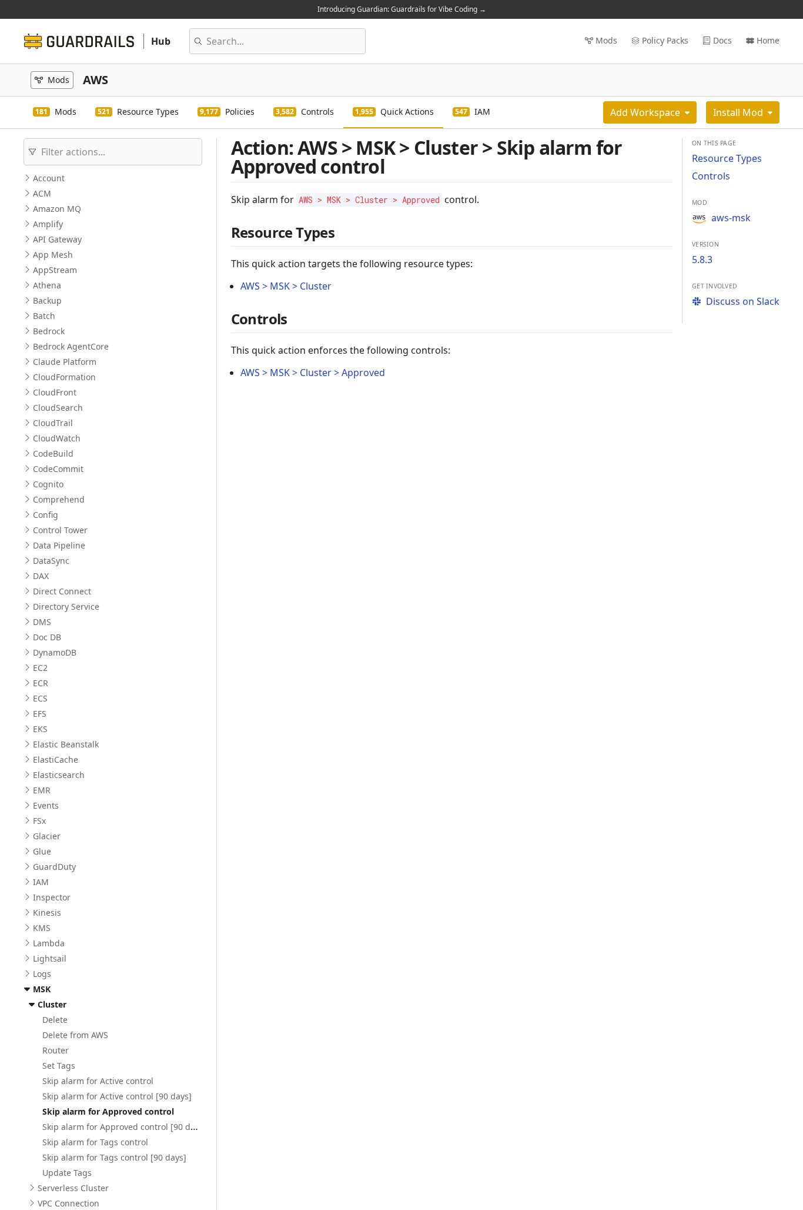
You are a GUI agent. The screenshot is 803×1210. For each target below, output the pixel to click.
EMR (42, 790)
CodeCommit (58, 468)
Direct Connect (62, 591)
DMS (42, 621)
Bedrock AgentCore (71, 346)
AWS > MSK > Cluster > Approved (312, 372)
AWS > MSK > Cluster (286, 286)
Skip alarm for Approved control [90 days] (124, 1126)
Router (55, 1050)
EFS (39, 713)
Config (45, 514)
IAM (41, 881)
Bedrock (49, 331)
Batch (44, 315)
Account (49, 178)
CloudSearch (58, 407)
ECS (40, 698)
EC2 (40, 667)
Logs (42, 973)
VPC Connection (68, 1203)
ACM (42, 193)
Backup (47, 300)
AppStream (55, 269)
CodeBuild (53, 453)
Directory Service (66, 606)
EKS (40, 728)
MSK (42, 989)
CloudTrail (53, 422)
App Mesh (53, 254)
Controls (711, 175)
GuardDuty (54, 866)
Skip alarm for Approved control (108, 1111)
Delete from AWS (75, 1035)
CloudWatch (57, 438)
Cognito (48, 484)
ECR (40, 683)
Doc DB (47, 637)
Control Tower (60, 530)
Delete (55, 1019)
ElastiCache (55, 759)
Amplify (48, 224)
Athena (47, 285)
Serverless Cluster (73, 1188)
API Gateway (57, 239)
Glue (42, 851)
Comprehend (59, 499)
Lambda (49, 943)
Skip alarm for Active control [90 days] (117, 1096)
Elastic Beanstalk (66, 744)
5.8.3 (702, 259)
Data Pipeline (59, 545)
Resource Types (727, 158)
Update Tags (67, 1172)
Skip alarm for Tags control (95, 1142)
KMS (42, 927)
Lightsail (49, 958)
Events (46, 805)
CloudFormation (64, 377)
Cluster (52, 1004)
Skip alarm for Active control (97, 1080)
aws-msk (731, 217)
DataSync (51, 560)
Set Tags (58, 1065)
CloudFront (54, 392)
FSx (39, 820)
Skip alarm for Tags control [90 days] (114, 1157)
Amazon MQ (57, 208)
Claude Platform (64, 361)
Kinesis (47, 912)
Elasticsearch (59, 774)
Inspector (52, 897)
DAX (41, 575)
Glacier (47, 836)
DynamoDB (54, 652)
